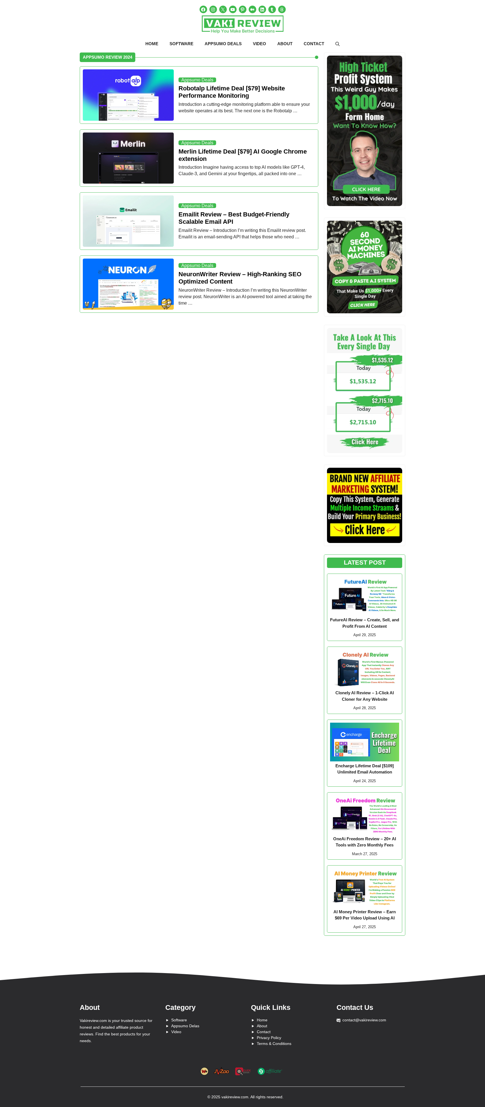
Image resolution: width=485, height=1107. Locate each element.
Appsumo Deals (223, 43)
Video (259, 43)
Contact (314, 43)
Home (151, 43)
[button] (337, 44)
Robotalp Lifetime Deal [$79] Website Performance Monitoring (232, 92)
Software (181, 43)
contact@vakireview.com (364, 1020)
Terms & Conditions (274, 1043)
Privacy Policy (269, 1037)
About (284, 43)
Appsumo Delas (185, 1026)
